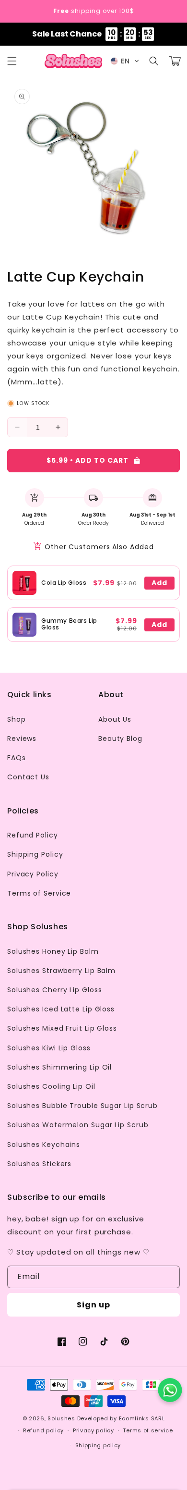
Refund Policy (32, 835)
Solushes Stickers (39, 1164)
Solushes (61, 1418)
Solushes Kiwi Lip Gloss (49, 1048)
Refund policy (43, 1430)
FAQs (16, 758)
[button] (12, 61)
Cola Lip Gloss (63, 583)
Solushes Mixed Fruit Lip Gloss (62, 1028)
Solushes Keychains (43, 1144)
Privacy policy (93, 1430)
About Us (114, 719)
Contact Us (28, 777)
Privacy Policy (32, 874)
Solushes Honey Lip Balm (53, 951)
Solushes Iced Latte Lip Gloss (61, 1009)
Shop (16, 719)
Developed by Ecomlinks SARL (121, 1418)
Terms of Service (39, 893)
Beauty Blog (120, 738)
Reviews (21, 738)
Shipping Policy (35, 854)
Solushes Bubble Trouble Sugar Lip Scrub (82, 1105)
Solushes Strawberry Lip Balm (61, 970)
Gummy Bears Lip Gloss (69, 623)
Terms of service (148, 1430)
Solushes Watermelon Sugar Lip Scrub (78, 1125)
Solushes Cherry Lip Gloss (54, 990)
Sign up (93, 1304)
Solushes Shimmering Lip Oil (59, 1067)
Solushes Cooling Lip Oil (51, 1086)
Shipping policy (98, 1445)
